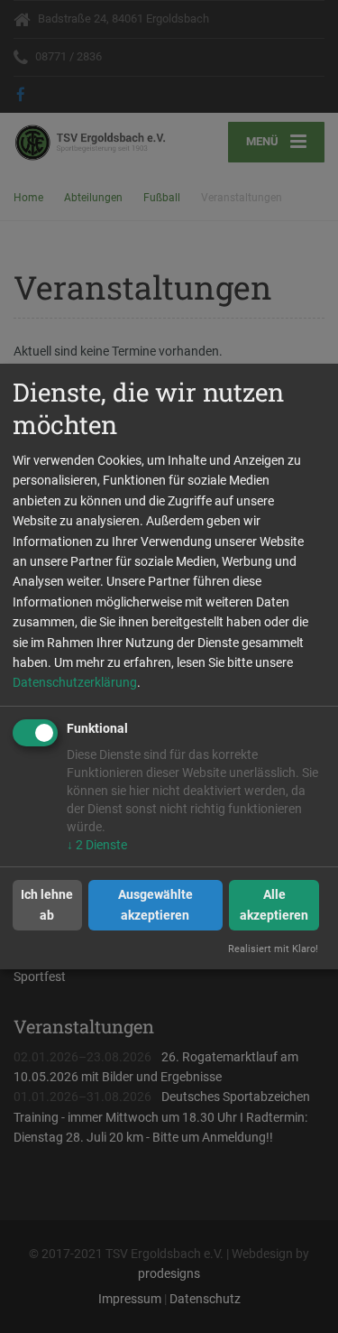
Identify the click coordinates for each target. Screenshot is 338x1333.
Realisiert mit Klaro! (273, 949)
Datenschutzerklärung (75, 682)
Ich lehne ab (47, 904)
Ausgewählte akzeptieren (155, 904)
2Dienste (97, 845)
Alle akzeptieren (274, 904)
